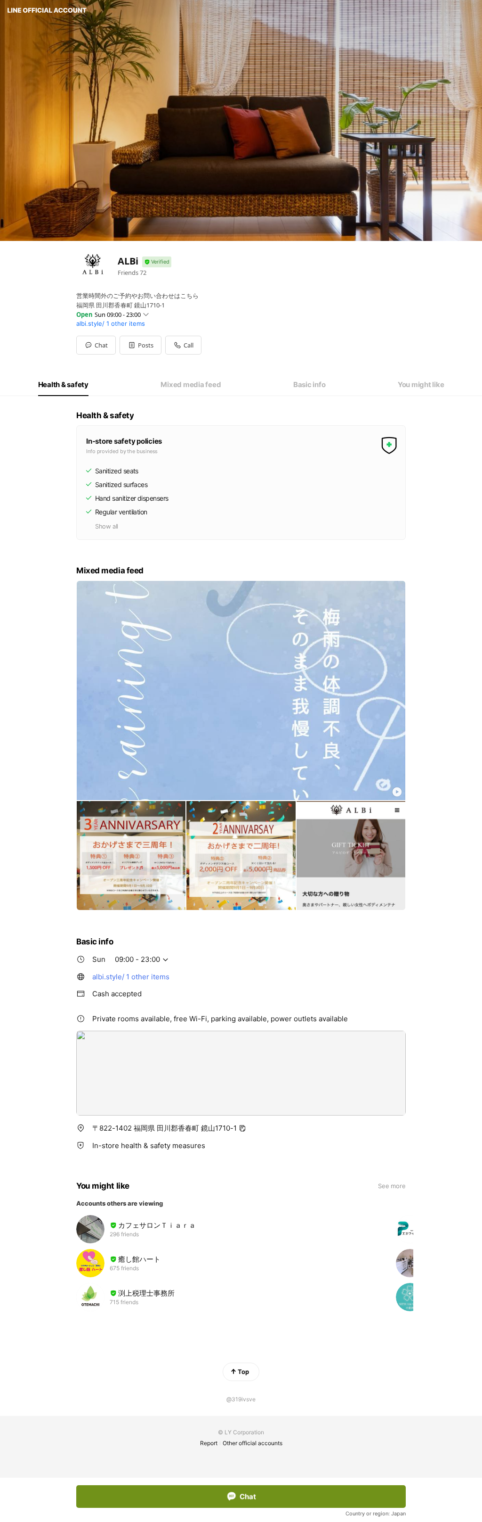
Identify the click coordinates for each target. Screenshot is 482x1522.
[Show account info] (156, 261)
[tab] (63, 384)
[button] (140, 345)
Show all (106, 526)
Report (208, 1443)
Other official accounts (252, 1443)
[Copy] (242, 1128)
